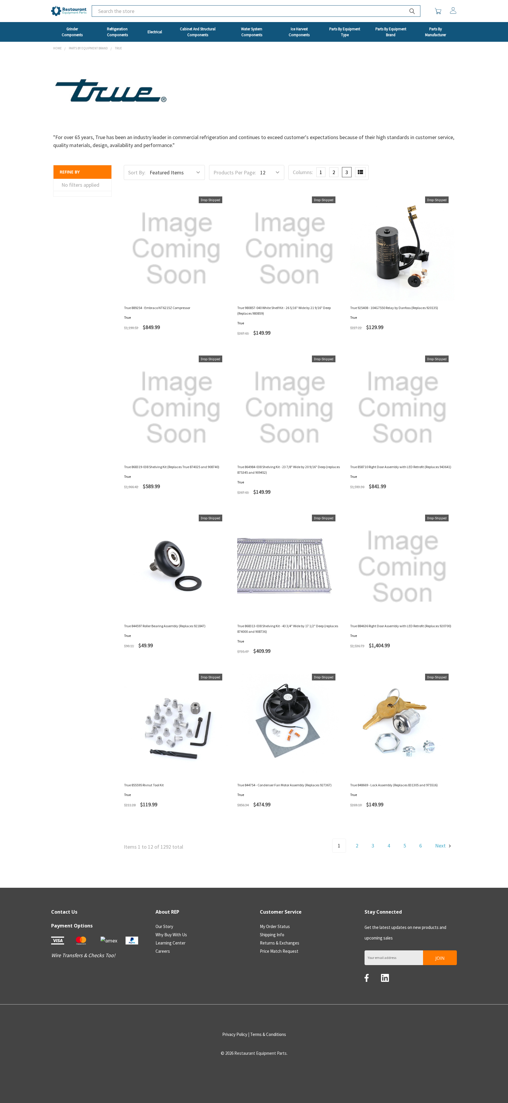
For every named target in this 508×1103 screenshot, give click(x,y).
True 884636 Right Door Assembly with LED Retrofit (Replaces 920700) (400, 626)
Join (439, 958)
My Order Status (275, 926)
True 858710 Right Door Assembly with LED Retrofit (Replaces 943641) (400, 467)
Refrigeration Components (117, 31)
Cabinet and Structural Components (197, 31)
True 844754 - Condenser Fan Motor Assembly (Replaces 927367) (284, 785)
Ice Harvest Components (299, 31)
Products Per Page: (234, 172)
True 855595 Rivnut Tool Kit (144, 785)
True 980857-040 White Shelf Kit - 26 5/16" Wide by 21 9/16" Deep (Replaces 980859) (284, 311)
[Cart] (439, 11)
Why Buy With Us (171, 934)
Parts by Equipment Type (344, 31)
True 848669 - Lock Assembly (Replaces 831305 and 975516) (394, 785)
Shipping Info (272, 934)
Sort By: (137, 172)
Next (441, 845)
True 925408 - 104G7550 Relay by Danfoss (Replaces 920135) (394, 308)
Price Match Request (279, 951)
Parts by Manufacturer (435, 31)
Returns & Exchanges (279, 943)
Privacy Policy (234, 1034)
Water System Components (251, 31)
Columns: (303, 172)
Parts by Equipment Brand (390, 31)
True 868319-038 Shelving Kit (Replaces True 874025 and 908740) (171, 467)
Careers (163, 951)
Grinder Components (72, 31)
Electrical (155, 31)
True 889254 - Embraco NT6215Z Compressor (157, 308)
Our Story (164, 926)
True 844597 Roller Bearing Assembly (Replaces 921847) (164, 626)
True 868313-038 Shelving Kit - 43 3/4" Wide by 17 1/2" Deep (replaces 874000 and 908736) (287, 629)
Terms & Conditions (268, 1034)
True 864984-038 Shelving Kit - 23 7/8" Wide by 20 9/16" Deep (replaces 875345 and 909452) (288, 470)
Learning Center (171, 943)
